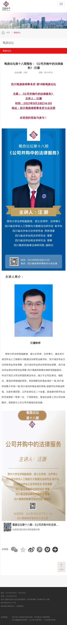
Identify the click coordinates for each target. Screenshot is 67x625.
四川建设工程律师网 (42, 617)
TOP (61, 569)
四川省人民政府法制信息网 (22, 617)
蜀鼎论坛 (7, 51)
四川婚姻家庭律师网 (19, 620)
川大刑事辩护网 (49, 620)
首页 (8, 32)
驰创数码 (20, 606)
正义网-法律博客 (35, 620)
